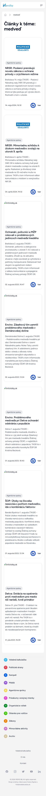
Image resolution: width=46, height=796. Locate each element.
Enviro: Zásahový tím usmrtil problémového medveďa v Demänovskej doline (21, 327)
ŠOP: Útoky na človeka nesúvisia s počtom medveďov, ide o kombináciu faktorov (23, 503)
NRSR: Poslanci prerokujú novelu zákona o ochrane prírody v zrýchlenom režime (21, 71)
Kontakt (23, 763)
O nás (23, 757)
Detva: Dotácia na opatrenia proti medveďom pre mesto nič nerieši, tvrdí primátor (21, 596)
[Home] (6, 15)
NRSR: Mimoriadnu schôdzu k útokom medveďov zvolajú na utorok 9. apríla (22, 148)
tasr (39, 105)
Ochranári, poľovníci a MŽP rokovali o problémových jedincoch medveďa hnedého (22, 235)
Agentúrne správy (14, 63)
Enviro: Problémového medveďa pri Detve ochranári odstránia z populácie (22, 420)
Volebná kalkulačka (23, 751)
